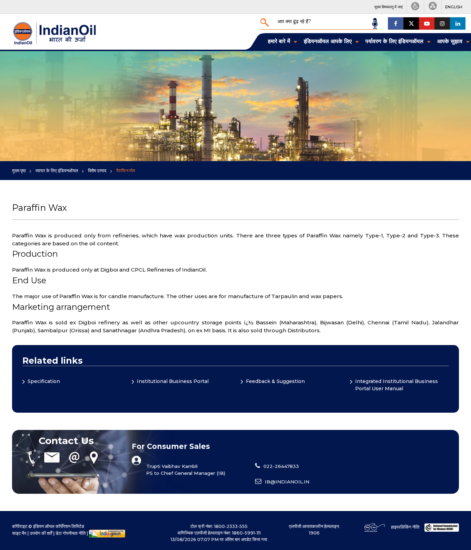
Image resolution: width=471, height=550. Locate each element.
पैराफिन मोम (125, 170)
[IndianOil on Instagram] (442, 23)
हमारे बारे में (279, 41)
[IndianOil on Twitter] (411, 23)
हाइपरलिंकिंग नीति (405, 527)
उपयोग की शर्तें (41, 533)
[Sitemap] (433, 6)
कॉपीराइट (19, 526)
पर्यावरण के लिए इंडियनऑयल (394, 41)
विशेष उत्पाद (97, 170)
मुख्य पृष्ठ (19, 170)
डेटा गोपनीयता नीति (71, 533)
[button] (453, 6)
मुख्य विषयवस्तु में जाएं (388, 6)
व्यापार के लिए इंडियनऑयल (57, 170)
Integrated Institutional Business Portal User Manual (396, 385)
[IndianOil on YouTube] (426, 23)
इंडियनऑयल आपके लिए (328, 41)
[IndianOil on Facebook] (395, 23)
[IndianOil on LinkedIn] (457, 23)
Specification (44, 381)
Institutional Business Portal (173, 381)
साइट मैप (19, 533)
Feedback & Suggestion (275, 381)
